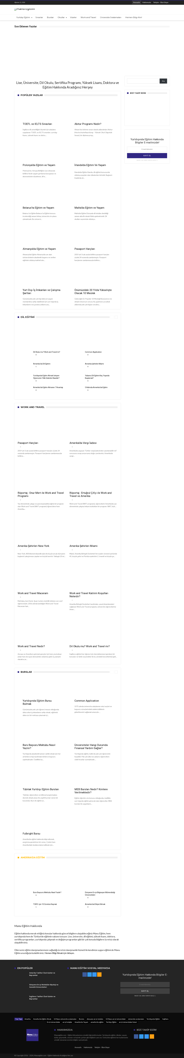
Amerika (28, 1019)
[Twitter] (35, 2)
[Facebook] (31, 2)
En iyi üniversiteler (53, 1022)
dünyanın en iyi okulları (95, 1019)
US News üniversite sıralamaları (65, 1019)
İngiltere (165, 1019)
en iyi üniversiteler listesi (128, 1022)
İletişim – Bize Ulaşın (160, 2)
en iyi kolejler (67, 1022)
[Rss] (45, 2)
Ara (163, 81)
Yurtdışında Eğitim (153, 1019)
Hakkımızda (146, 2)
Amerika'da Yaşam (81, 1022)
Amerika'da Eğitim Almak (42, 1019)
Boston (81, 1019)
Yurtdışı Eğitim (111, 1022)
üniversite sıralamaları (136, 1019)
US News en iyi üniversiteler (116, 1019)
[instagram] (40, 2)
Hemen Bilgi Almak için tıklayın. (59, 953)
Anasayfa (136, 2)
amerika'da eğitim (97, 1022)
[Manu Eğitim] (24, 9)
